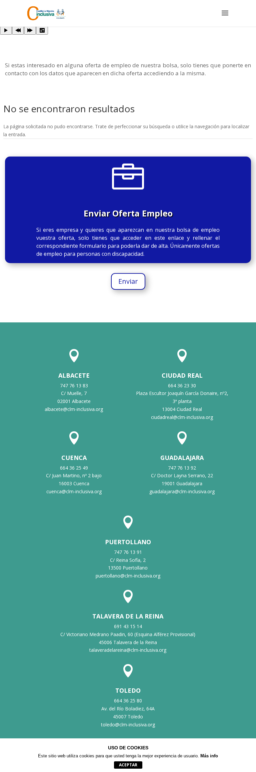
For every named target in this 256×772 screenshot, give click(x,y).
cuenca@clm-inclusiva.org (74, 491)
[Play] (6, 30)
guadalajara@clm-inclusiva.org (182, 491)
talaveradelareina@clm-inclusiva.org (127, 650)
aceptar (128, 765)
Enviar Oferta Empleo (128, 213)
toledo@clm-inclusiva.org (128, 724)
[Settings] (42, 30)
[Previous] (18, 30)
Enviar (128, 281)
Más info (209, 755)
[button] (225, 17)
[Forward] (30, 30)
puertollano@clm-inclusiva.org (128, 576)
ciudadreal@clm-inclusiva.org (182, 417)
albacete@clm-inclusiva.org (74, 409)
